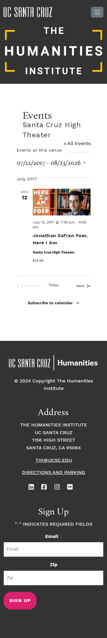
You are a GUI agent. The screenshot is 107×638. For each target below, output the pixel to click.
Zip (53, 565)
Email (53, 536)
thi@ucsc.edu (53, 460)
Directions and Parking (53, 473)
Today (53, 285)
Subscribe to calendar (50, 303)
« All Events (77, 144)
